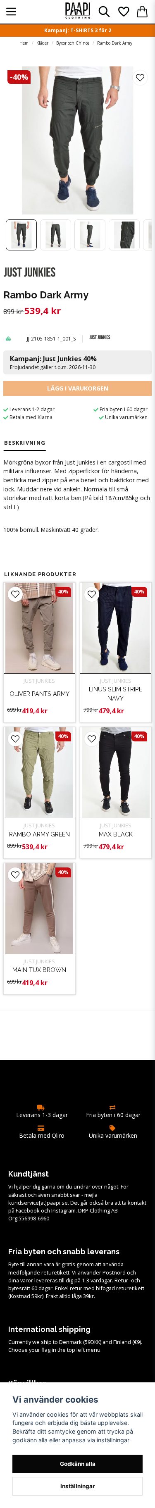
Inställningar (77, 1486)
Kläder (42, 43)
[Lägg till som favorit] (123, 11)
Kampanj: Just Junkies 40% (53, 362)
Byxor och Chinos (72, 43)
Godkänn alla (77, 1463)
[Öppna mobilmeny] (11, 11)
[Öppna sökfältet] (104, 11)
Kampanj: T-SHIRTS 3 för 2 (77, 30)
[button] (140, 77)
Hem (24, 43)
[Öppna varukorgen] (142, 11)
